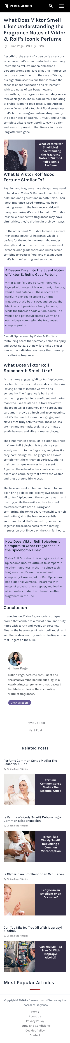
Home (35, 1011)
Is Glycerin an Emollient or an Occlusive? (34, 874)
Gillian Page (18, 668)
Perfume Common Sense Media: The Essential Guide (30, 762)
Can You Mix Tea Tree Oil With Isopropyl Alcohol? (33, 929)
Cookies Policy (35, 1030)
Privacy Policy (35, 1021)
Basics (25, 769)
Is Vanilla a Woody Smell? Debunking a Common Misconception (32, 818)
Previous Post (35, 722)
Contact (35, 1035)
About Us (35, 1016)
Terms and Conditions (35, 1025)
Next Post (35, 730)
